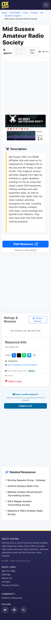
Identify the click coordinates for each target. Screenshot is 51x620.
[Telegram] (29, 355)
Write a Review (38, 319)
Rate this (32, 51)
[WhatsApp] (24, 355)
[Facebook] (14, 355)
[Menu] (45, 5)
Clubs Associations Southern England (22, 365)
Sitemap (6, 574)
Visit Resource (23, 244)
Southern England (13, 16)
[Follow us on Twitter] (5, 610)
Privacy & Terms (10, 585)
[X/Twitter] (19, 355)
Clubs (25, 13)
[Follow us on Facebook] (14, 610)
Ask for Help (8, 571)
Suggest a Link (25, 406)
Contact (6, 581)
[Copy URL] (34, 355)
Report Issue (15, 381)
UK (41, 13)
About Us (7, 578)
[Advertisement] (25, 86)
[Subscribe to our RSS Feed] (23, 610)
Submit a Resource (12, 597)
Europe (34, 13)
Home (4, 13)
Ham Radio (15, 13)
